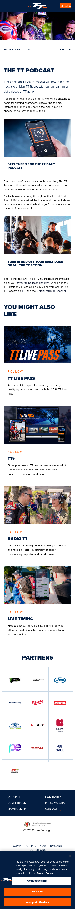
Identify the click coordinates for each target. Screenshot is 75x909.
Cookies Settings (37, 881)
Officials (14, 797)
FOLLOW (24, 49)
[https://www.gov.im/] (37, 824)
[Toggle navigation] (6, 6)
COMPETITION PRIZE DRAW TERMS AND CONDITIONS (37, 848)
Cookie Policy (45, 873)
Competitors (17, 803)
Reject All (37, 891)
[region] (37, 880)
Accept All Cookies (37, 902)
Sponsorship (17, 809)
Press (49, 803)
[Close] (70, 856)
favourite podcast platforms (33, 283)
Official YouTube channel (51, 291)
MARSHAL (60, 803)
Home (9, 49)
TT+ (24, 291)
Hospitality (53, 797)
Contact (51, 809)
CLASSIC (66, 6)
